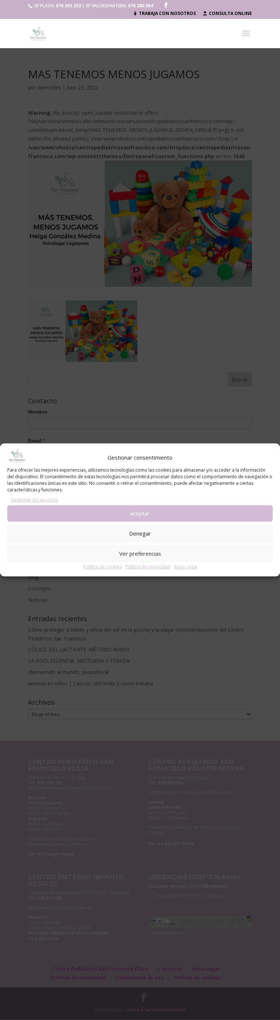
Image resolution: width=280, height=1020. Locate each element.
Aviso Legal (185, 566)
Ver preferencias (140, 553)
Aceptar (140, 513)
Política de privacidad (147, 566)
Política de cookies (102, 566)
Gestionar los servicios (34, 500)
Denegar (140, 533)
